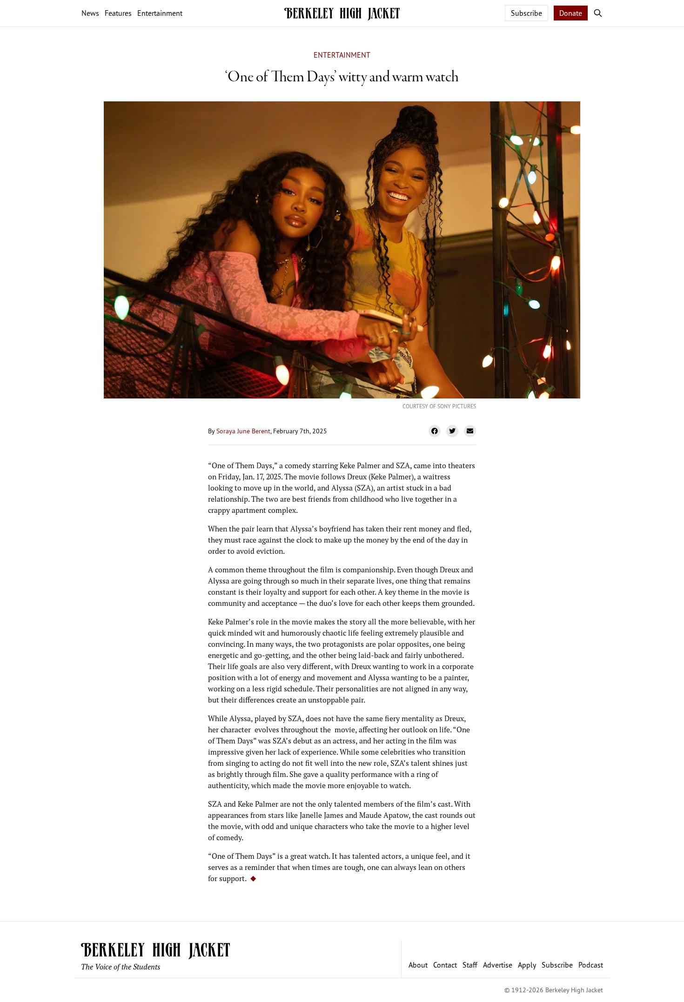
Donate (570, 13)
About (418, 964)
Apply (527, 964)
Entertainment (342, 55)
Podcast (590, 964)
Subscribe (526, 13)
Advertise (497, 964)
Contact (445, 964)
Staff (470, 964)
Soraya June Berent (243, 431)
